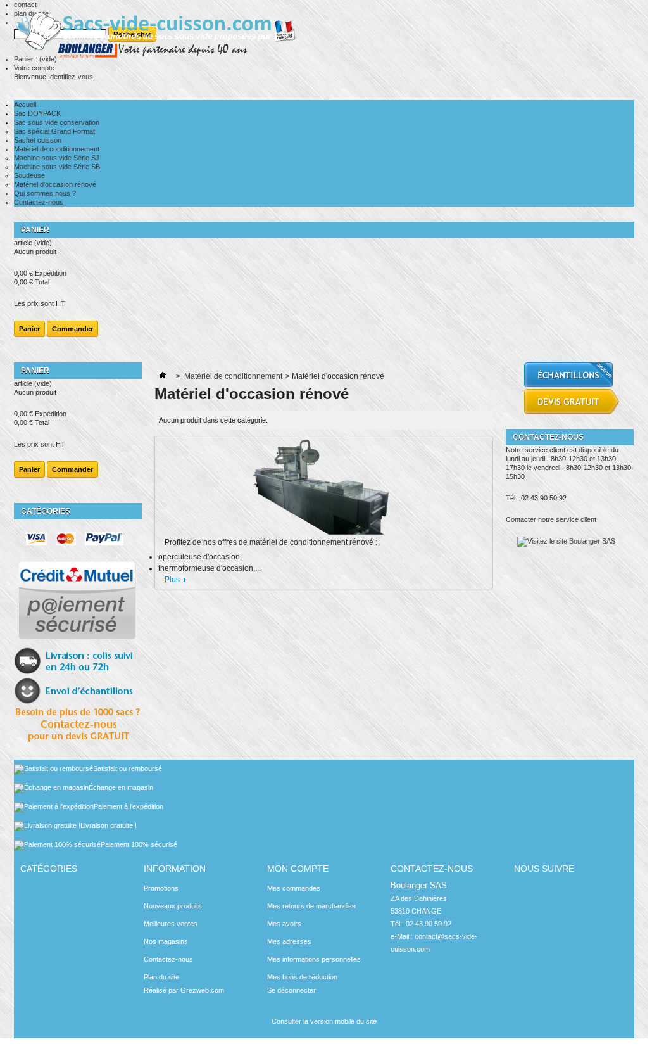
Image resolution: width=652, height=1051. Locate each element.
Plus (172, 579)
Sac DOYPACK (37, 113)
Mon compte (298, 868)
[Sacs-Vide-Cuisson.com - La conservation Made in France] (161, 39)
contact (25, 4)
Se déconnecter (291, 990)
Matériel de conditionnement (56, 149)
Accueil (25, 104)
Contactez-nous (38, 202)
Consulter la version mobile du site (324, 1021)
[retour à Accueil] (162, 376)
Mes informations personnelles (314, 959)
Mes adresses (289, 941)
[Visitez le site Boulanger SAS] (566, 541)
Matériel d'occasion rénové (55, 184)
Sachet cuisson (37, 140)
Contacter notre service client (551, 519)
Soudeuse (29, 175)
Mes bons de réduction (302, 977)
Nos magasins (166, 941)
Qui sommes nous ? (45, 193)
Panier (36, 230)
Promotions (161, 888)
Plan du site (161, 977)
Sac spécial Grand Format (54, 131)
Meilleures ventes (170, 923)
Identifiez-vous (70, 76)
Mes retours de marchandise (311, 906)
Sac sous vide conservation (56, 122)
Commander (72, 329)
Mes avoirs (284, 923)
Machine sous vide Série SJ (56, 158)
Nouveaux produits (173, 906)
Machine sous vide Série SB (57, 166)
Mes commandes (293, 888)
